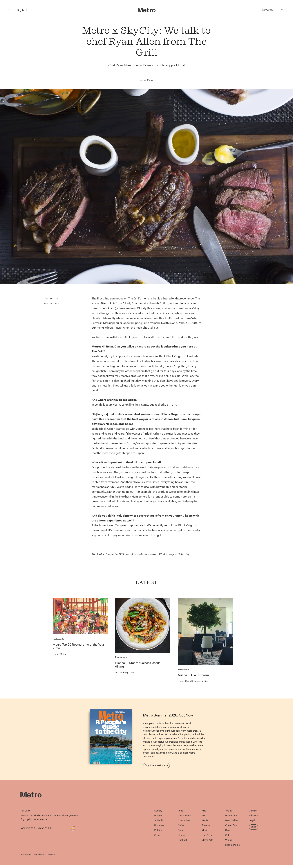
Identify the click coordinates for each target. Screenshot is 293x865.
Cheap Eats (184, 820)
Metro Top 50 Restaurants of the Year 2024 (78, 646)
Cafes (181, 825)
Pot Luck (182, 840)
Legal (252, 820)
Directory (267, 10)
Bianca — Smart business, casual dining (138, 665)
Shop (253, 826)
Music (205, 830)
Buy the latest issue (156, 765)
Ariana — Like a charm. (194, 675)
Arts (204, 810)
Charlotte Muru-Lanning (193, 681)
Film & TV (207, 835)
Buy (23, 10)
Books (205, 820)
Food (180, 810)
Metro (150, 79)
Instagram (25, 854)
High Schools (232, 844)
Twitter (51, 854)
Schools (158, 820)
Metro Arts (207, 840)
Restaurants (51, 303)
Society (158, 810)
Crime (157, 835)
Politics (158, 830)
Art (203, 815)
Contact (253, 810)
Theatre (206, 825)
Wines (228, 840)
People (158, 815)
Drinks (181, 835)
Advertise (254, 815)
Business (159, 825)
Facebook (39, 854)
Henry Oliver (124, 672)
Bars (180, 830)
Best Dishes (231, 820)
